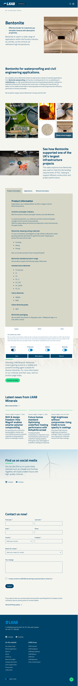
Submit (9, 586)
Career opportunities (11, 665)
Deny (16, 356)
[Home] (6, 10)
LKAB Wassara (32, 654)
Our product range (12, 10)
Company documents (11, 662)
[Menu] (73, 4)
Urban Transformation (34, 662)
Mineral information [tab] (42, 191)
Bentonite (19, 10)
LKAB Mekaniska (32, 659)
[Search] (70, 4)
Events (7, 654)
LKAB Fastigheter (33, 649)
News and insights (10, 659)
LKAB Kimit (31, 657)
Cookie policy (8, 670)
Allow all (61, 356)
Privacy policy (9, 667)
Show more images (63, 135)
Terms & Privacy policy (12, 605)
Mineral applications (10, 649)
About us (7, 651)
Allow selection (39, 356)
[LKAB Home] (11, 622)
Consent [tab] (16, 329)
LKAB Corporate (32, 646)
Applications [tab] (28, 191)
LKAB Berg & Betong (34, 651)
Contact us (8, 657)
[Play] (19, 163)
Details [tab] (39, 329)
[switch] (30, 350)
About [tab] (62, 329)
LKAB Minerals (10, 82)
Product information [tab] (13, 191)
